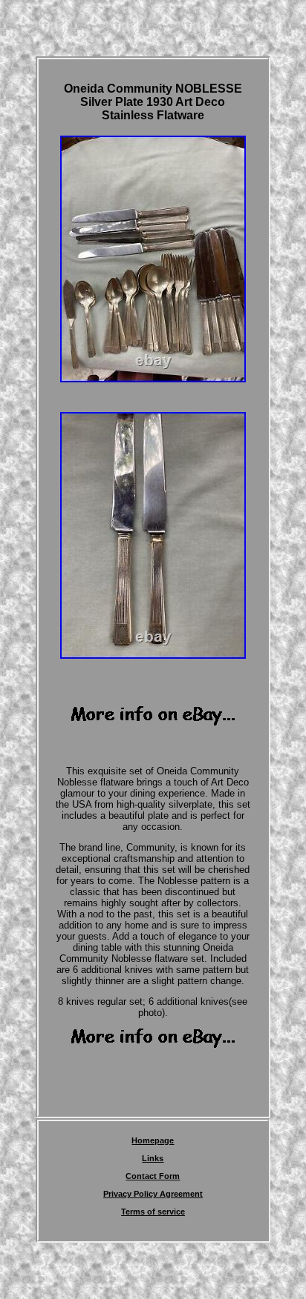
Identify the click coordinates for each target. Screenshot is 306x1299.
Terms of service (153, 1211)
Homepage (152, 1140)
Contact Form (153, 1176)
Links (152, 1158)
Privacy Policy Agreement (153, 1193)
